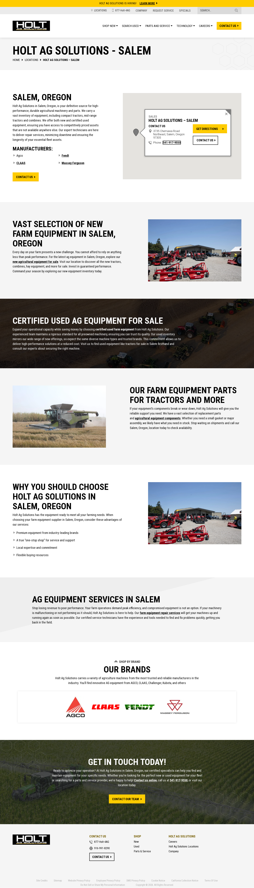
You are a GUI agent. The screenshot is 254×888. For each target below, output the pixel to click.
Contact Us (205, 140)
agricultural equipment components (158, 418)
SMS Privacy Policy (135, 880)
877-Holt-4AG (122, 10)
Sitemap (58, 880)
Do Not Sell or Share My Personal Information (103, 885)
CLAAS (20, 163)
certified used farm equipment (115, 329)
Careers (173, 841)
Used (136, 846)
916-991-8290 (102, 848)
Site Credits (42, 880)
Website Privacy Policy (79, 880)
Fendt (65, 155)
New (136, 841)
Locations (100, 10)
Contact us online (145, 780)
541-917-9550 (172, 142)
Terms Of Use (211, 880)
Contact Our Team (125, 799)
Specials (185, 10)
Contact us (227, 26)
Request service (163, 10)
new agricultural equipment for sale (35, 262)
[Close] (226, 114)
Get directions (207, 129)
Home (16, 60)
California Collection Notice (184, 880)
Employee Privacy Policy (108, 880)
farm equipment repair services (160, 613)
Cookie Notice (158, 880)
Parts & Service (142, 851)
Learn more (147, 3)
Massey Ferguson (73, 163)
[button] (136, 132)
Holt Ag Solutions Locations (184, 846)
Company (141, 10)
